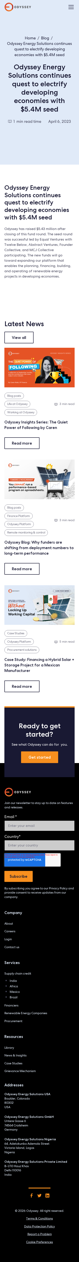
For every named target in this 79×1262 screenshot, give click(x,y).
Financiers (11, 1005)
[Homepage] (17, 792)
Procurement (13, 1021)
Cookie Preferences (39, 1242)
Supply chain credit (17, 973)
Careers (9, 931)
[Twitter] (39, 1195)
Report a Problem (39, 1234)
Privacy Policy (58, 888)
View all (19, 337)
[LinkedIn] (47, 1195)
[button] (70, 7)
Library (9, 1048)
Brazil (13, 997)
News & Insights (15, 1055)
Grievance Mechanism (20, 1071)
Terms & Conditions (39, 1218)
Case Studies (13, 1063)
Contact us (11, 947)
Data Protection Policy (39, 1226)
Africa (14, 986)
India (13, 981)
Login (8, 939)
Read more (22, 443)
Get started (40, 757)
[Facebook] (31, 1195)
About (8, 923)
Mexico (15, 992)
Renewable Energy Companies (25, 1013)
